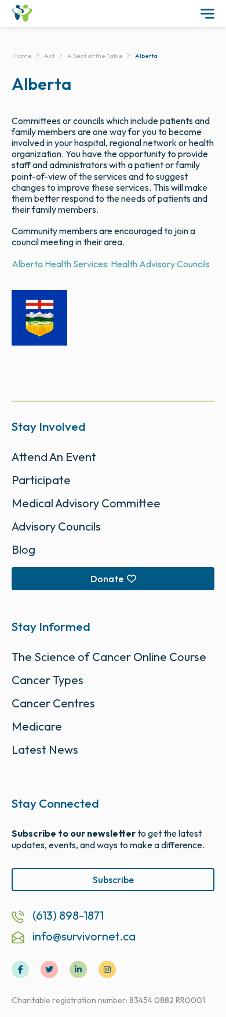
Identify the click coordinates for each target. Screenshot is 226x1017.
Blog (23, 549)
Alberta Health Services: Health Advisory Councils (111, 264)
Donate (106, 578)
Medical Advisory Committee (86, 503)
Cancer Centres (53, 703)
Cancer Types (47, 680)
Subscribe (113, 879)
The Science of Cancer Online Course (109, 656)
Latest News (45, 749)
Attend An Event (54, 456)
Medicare (37, 726)
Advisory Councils (56, 526)
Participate (41, 480)
